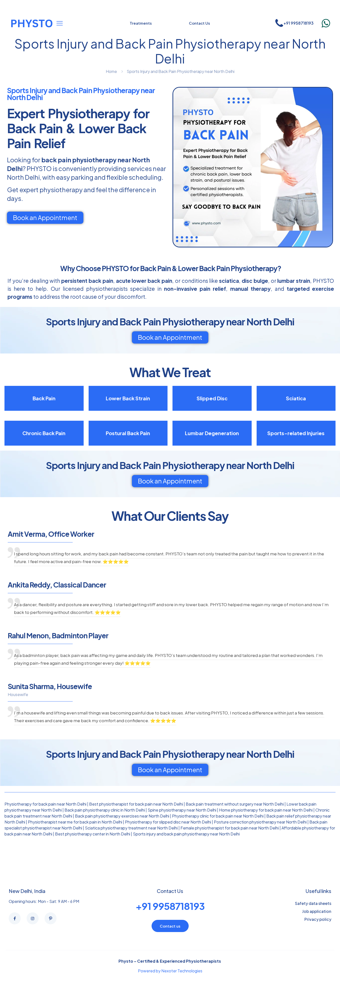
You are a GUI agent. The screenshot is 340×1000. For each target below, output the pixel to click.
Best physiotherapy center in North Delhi (92, 833)
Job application (316, 911)
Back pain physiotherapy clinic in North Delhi (104, 810)
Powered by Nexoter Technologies (170, 970)
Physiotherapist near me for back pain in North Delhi (75, 821)
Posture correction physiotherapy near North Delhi (260, 821)
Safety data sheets (313, 903)
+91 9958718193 (170, 906)
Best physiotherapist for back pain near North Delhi (136, 804)
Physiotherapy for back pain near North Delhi (45, 804)
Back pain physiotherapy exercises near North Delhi (122, 816)
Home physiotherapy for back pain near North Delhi (266, 810)
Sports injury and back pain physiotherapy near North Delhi (186, 833)
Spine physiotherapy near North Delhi (182, 810)
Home (111, 71)
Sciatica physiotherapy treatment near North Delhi (131, 827)
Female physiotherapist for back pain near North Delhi (229, 827)
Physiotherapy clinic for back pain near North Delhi (218, 816)
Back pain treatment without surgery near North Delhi (235, 804)
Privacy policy (317, 919)
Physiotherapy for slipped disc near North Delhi (168, 821)
